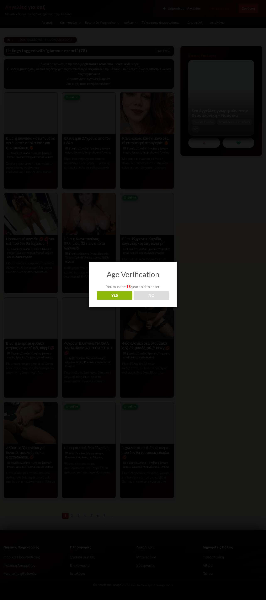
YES (114, 295)
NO (151, 295)
